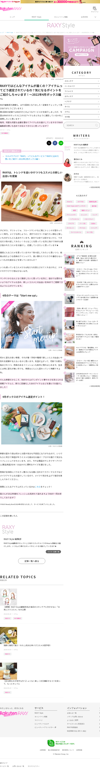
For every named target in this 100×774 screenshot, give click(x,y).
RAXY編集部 (4, 133)
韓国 (74, 210)
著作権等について (68, 750)
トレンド (84, 215)
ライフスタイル (76, 232)
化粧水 (93, 223)
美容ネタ (7, 618)
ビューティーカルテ (42, 724)
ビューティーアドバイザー (44, 727)
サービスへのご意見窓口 (76, 724)
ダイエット (70, 228)
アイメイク (69, 91)
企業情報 (43, 750)
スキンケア (69, 81)
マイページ (39, 720)
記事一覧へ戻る (32, 561)
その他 (67, 117)
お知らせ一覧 (72, 713)
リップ (94, 215)
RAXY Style (36, 17)
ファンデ (94, 228)
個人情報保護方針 (54, 750)
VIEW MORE (94, 187)
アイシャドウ (71, 215)
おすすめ (81, 202)
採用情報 (79, 750)
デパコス (82, 228)
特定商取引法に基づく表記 (76, 731)
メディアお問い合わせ (75, 717)
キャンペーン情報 (61, 17)
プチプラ (71, 223)
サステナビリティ (34, 766)
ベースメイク (70, 86)
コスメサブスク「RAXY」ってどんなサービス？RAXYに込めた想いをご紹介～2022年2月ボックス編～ (32, 157)
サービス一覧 (4, 766)
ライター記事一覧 (53, 552)
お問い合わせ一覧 (18, 766)
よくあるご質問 (72, 720)
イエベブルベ (89, 219)
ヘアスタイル (74, 219)
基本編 (94, 206)
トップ (12, 17)
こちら (38, 486)
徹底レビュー (86, 210)
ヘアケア (68, 101)
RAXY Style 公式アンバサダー (76, 206)
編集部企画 (92, 202)
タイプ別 (90, 232)
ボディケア (69, 96)
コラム (8, 130)
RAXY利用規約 (72, 727)
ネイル (67, 106)
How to (69, 202)
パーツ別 (82, 223)
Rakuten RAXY (11, 9)
